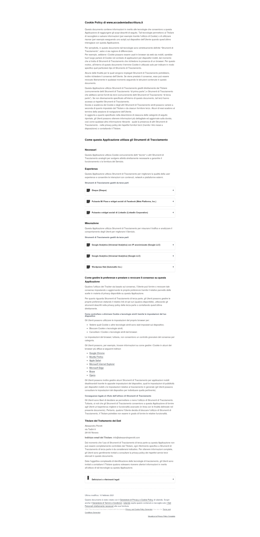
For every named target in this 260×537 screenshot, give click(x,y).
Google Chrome (97, 353)
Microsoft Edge (96, 367)
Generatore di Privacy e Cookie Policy (136, 499)
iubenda (126, 502)
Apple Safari (95, 360)
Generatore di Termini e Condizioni (107, 502)
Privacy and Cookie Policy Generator (138, 509)
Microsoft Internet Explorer (102, 364)
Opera (92, 375)
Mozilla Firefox (96, 356)
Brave (92, 371)
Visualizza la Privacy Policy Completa (161, 516)
